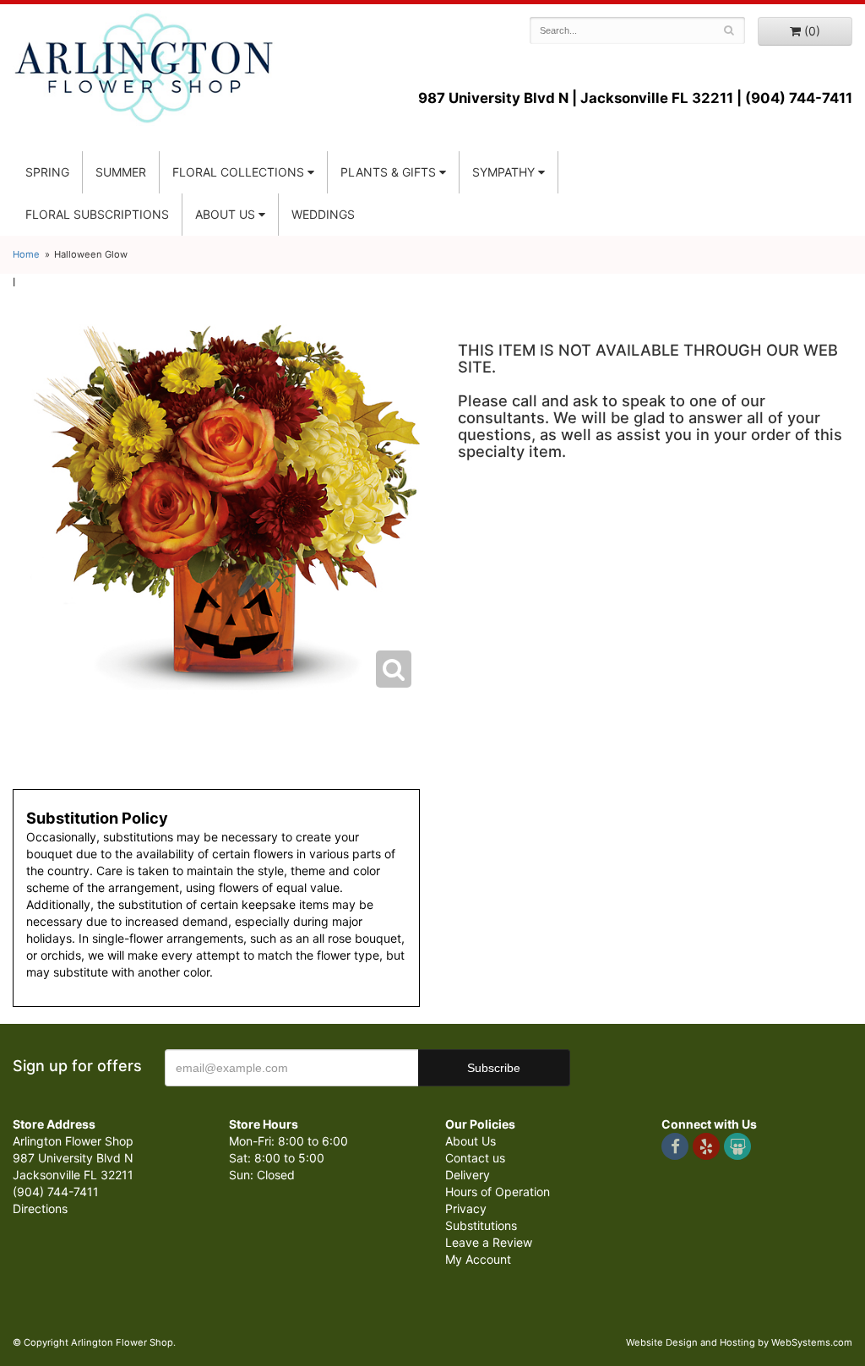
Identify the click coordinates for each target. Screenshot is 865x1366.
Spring (47, 172)
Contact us (475, 1158)
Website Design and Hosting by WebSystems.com (739, 1342)
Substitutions (481, 1225)
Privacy (466, 1208)
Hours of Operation (497, 1191)
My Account (478, 1259)
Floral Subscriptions (97, 214)
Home (26, 254)
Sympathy (503, 172)
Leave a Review (488, 1242)
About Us (470, 1141)
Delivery (467, 1174)
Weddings (323, 214)
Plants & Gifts (388, 172)
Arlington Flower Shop (144, 67)
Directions (40, 1208)
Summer (120, 172)
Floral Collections (238, 172)
